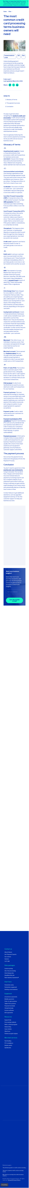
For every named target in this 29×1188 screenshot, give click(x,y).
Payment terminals (10, 1006)
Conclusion (9, 106)
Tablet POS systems (10, 1003)
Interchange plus (9, 973)
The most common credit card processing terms (13, 1171)
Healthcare (7, 1063)
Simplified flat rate (10, 975)
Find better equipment (11, 987)
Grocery (6, 1059)
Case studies (15, 922)
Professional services (10, 1072)
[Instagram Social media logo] (23, 1128)
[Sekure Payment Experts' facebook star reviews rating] (20, 1100)
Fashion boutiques (9, 1057)
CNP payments (8, 202)
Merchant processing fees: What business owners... (13, 1175)
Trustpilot (14, 1092)
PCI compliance (9, 1043)
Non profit (6, 1066)
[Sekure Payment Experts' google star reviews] (8, 1100)
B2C (19, 55)
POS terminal (8, 383)
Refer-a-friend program (11, 1024)
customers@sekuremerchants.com (12, 1154)
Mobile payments (9, 999)
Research (14, 914)
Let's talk (7, 961)
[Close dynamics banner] (26, 1)
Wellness (6, 1081)
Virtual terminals (9, 1008)
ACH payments (9, 1012)
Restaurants (7, 1075)
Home (5, 11)
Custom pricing (9, 968)
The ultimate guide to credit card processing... (14, 1167)
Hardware (6, 1061)
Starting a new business (11, 989)
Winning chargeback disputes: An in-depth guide (14, 721)
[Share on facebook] (10, 85)
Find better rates (9, 985)
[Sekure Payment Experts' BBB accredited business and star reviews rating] (14, 1112)
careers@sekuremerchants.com (11, 1156)
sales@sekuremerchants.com (11, 1153)
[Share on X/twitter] (13, 85)
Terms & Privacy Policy (14, 1180)
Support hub (8, 1020)
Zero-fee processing (10, 971)
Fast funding (8, 1041)
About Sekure (8, 952)
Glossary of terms (11, 99)
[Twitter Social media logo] (9, 1128)
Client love (7, 1031)
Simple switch (8, 1045)
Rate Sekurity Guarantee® (12, 977)
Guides (13, 905)
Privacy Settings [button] (4, 1184)
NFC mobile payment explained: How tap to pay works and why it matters (14, 655)
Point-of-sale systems (11, 1001)
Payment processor (10, 436)
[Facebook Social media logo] (13, 1128)
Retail (5, 1077)
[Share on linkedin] (17, 85)
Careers (7, 959)
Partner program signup (11, 1033)
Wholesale (7, 1079)
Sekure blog (8, 1026)
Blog (10, 11)
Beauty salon (7, 1054)
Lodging (6, 1068)
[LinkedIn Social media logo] (18, 1128)
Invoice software (9, 1010)
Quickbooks (8, 1047)
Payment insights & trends (9, 56)
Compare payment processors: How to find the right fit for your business (13, 788)
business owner (11, 353)
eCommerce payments (11, 997)
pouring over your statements (13, 470)
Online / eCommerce (9, 1070)
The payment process (13, 103)
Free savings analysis (10, 1022)
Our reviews (8, 956)
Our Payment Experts (10, 954)
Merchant (7, 340)
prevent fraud (13, 280)
